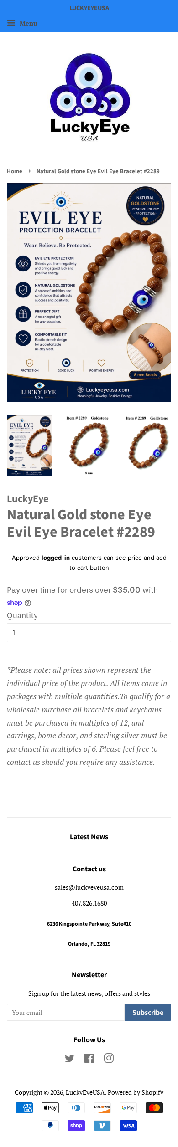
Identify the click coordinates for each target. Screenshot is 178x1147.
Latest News (89, 837)
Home (14, 171)
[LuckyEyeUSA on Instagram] (109, 1059)
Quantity (22, 615)
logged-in (56, 557)
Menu (27, 23)
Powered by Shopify (135, 1092)
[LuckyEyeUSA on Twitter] (70, 1059)
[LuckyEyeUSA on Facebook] (89, 1059)
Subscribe (147, 1013)
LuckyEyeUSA (85, 1092)
